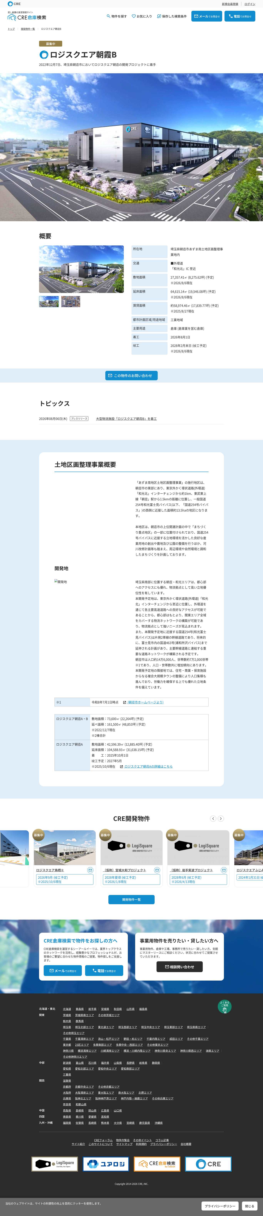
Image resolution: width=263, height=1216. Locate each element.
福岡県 (67, 1123)
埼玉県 (67, 1027)
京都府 (67, 1086)
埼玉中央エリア (150, 1027)
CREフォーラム (103, 1140)
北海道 (67, 1009)
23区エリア (82, 1045)
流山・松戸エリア (109, 1039)
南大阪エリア (126, 1092)
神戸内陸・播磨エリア (134, 1098)
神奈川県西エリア (191, 1051)
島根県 (80, 1110)
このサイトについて (101, 1144)
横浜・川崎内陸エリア (137, 1051)
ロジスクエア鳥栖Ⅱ (50, 870)
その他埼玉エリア (74, 1033)
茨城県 (67, 1015)
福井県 (105, 1063)
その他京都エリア (109, 1086)
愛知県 (67, 1068)
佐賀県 (80, 1123)
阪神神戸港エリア (106, 1098)
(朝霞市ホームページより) (145, 702)
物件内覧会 (123, 1140)
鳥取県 (67, 1110)
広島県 (105, 1110)
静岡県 (156, 1063)
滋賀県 (67, 1081)
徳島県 (67, 1116)
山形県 (130, 1009)
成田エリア (176, 1039)
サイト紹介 (78, 1144)
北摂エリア (145, 1092)
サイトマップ (124, 1144)
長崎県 (92, 1123)
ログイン (250, 4)
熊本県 (105, 1123)
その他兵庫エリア (162, 1098)
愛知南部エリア (130, 1068)
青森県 (80, 1009)
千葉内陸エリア (156, 1039)
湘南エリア (212, 1051)
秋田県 (118, 1009)
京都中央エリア (84, 1086)
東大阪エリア (106, 1092)
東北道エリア (106, 1027)
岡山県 (92, 1110)
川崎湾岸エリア (110, 1051)
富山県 (80, 1063)
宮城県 (105, 1009)
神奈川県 (68, 1051)
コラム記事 (162, 1140)
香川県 (80, 1116)
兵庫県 (67, 1098)
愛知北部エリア (84, 1068)
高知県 (105, 1116)
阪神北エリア (83, 1098)
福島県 (143, 1009)
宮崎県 (130, 1123)
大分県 (118, 1123)
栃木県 (67, 1021)
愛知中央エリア (107, 1068)
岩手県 (92, 1009)
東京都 (67, 1045)
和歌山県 (81, 1104)
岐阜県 (143, 1063)
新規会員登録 (230, 4)
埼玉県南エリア (196, 1027)
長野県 (130, 1063)
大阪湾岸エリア (84, 1092)
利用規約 (141, 1144)
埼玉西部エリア (127, 1027)
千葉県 (67, 1039)
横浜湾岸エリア (87, 1051)
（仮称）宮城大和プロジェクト (124, 870)
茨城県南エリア (84, 1015)
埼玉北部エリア (84, 1027)
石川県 (92, 1063)
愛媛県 (92, 1116)
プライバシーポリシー (163, 1144)
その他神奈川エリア (75, 1056)
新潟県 (67, 1063)
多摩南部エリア (102, 1045)
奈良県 (67, 1104)
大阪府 (67, 1092)
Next (120, 269)
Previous (43, 269)
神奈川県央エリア (165, 1051)
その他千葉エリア (198, 1039)
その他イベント (142, 1140)
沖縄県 (159, 1123)
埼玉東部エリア (173, 1027)
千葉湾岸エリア (84, 1039)
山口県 (118, 1110)
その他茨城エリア (109, 1015)
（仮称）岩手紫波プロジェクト (191, 870)
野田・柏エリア (133, 1039)
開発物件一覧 (131, 899)
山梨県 (118, 1063)
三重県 (67, 1074)
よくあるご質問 (224, 1004)
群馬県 (80, 1021)
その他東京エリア (157, 1045)
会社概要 (186, 1144)
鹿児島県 (144, 1123)
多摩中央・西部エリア (129, 1045)
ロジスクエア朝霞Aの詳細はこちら (148, 766)
